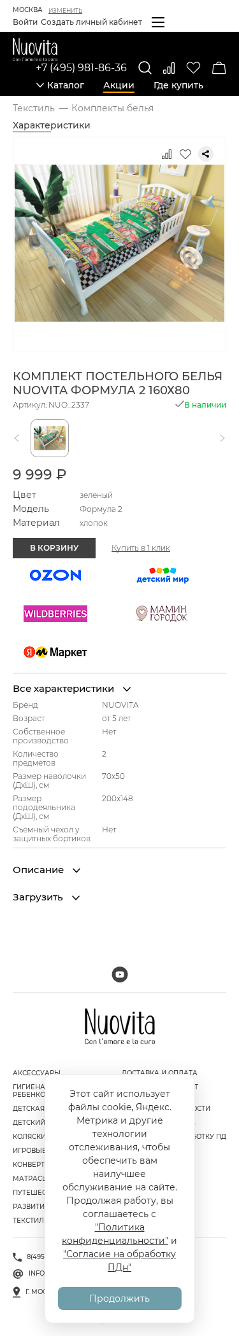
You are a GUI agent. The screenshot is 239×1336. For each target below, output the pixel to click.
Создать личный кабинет (91, 22)
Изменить (65, 10)
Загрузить (39, 897)
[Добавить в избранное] (185, 154)
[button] (19, 438)
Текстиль (30, 1220)
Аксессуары (37, 1073)
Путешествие (38, 1192)
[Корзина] (219, 68)
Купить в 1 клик (141, 548)
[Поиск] (145, 67)
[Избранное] (193, 68)
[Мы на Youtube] (120, 974)
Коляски (29, 1137)
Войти (25, 22)
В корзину (54, 548)
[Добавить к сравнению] (166, 154)
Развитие (31, 1206)
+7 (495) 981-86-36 (81, 68)
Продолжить (119, 1298)
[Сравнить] (169, 68)
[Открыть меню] (158, 22)
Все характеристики (65, 688)
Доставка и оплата (160, 1073)
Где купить (178, 85)
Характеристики (52, 125)
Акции (118, 85)
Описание (39, 870)
